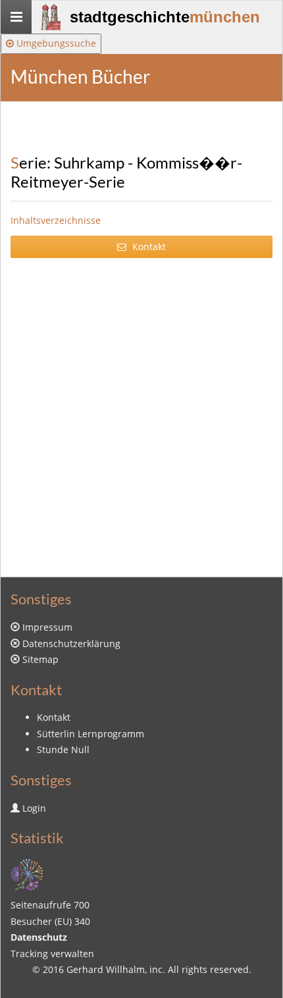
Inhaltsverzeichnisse (56, 220)
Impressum (47, 627)
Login (34, 808)
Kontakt (148, 246)
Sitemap (40, 659)
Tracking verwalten (52, 953)
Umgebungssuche (55, 43)
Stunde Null (63, 749)
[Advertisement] (141, 415)
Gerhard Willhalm (105, 969)
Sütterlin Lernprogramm (90, 733)
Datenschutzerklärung (71, 643)
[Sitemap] (27, 873)
